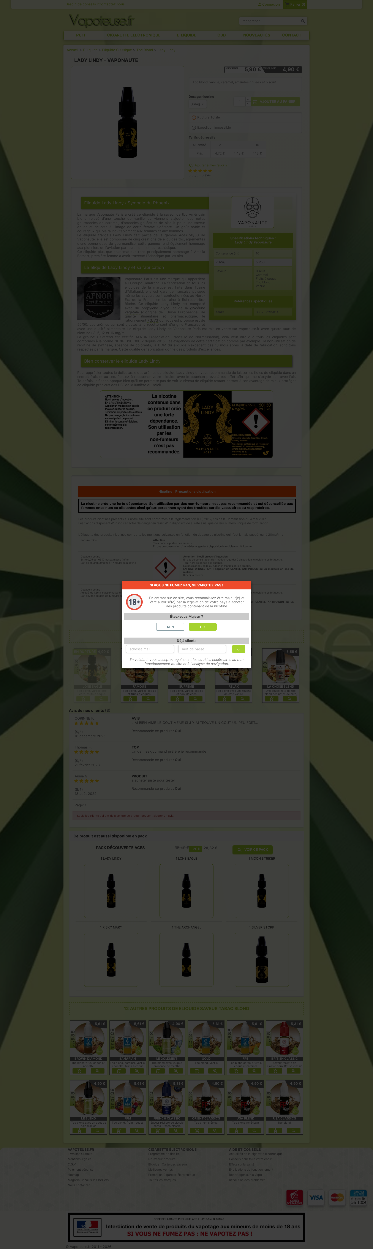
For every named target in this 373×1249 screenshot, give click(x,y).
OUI (202, 627)
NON (170, 627)
